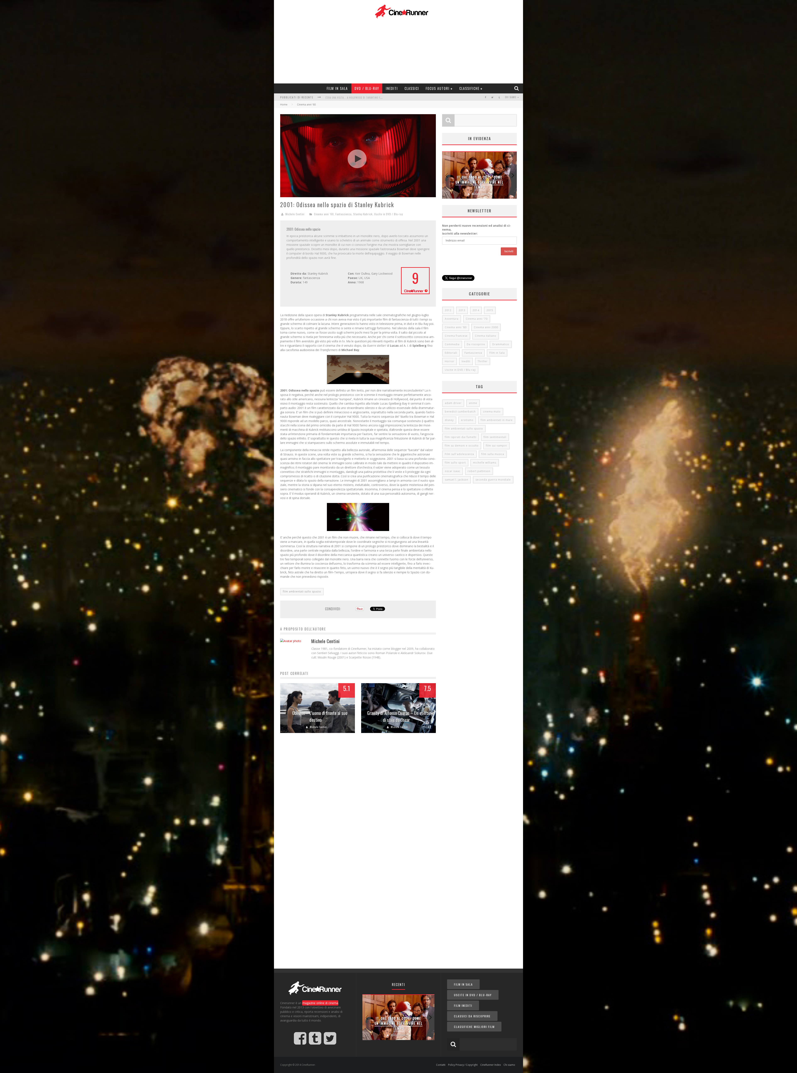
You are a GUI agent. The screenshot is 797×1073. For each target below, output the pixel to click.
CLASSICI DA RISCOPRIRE (472, 1016)
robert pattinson (479, 471)
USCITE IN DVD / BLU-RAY (473, 995)
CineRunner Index (490, 1065)
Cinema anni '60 (324, 214)
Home (283, 104)
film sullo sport (455, 462)
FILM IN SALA (463, 984)
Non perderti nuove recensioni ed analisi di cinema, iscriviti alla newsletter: (476, 229)
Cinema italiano (485, 336)
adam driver (453, 403)
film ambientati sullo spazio (302, 591)
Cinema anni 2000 (486, 327)
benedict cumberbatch (460, 411)
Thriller (483, 361)
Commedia (452, 344)
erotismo (467, 420)
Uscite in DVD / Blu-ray (388, 214)
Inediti (392, 88)
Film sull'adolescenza (459, 454)
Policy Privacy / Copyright (463, 1065)
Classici (412, 88)
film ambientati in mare (497, 420)
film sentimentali (495, 437)
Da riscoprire (476, 344)
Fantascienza (343, 214)
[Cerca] (517, 88)
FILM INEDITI (463, 1005)
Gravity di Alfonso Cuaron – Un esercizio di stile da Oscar (400, 716)
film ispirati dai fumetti (460, 437)
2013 (462, 310)
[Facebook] (485, 97)
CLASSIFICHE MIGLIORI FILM (474, 1026)
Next (513, 175)
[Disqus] (358, 800)
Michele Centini (294, 214)
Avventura (451, 319)
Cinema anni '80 (456, 327)
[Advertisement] (401, 50)
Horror (449, 361)
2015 (490, 310)
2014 (476, 310)
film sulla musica (492, 454)
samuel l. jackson (456, 479)
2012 (448, 310)
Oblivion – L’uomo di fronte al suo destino (319, 716)
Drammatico (500, 344)
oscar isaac (452, 471)
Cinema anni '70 (477, 319)
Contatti (440, 1065)
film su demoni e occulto (462, 445)
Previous (446, 175)
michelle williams (484, 462)
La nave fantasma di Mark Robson (398, 1026)
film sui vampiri (496, 445)
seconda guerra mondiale (493, 479)
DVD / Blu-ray (366, 88)
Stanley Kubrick (363, 214)
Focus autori (438, 88)
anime (473, 403)
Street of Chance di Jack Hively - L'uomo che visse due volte (361, 96)
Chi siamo (510, 97)
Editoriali (451, 353)
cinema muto (492, 411)
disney (449, 420)
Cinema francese (456, 336)
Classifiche (469, 88)
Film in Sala (337, 88)
